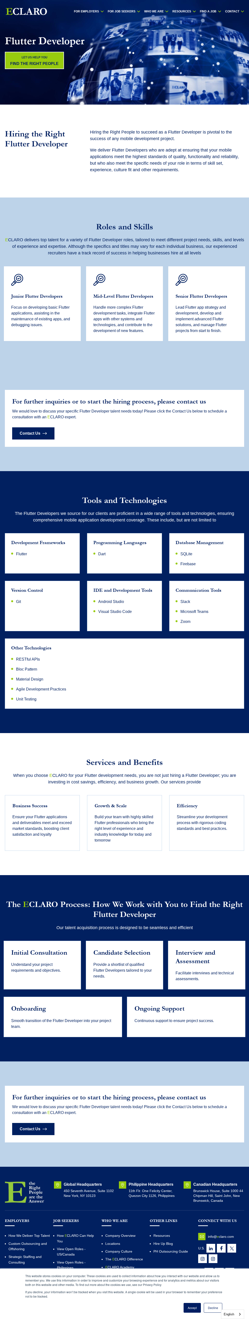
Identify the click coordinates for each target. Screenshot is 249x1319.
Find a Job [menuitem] (208, 11)
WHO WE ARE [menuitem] (154, 11)
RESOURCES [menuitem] (181, 11)
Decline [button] (213, 1308)
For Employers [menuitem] (86, 11)
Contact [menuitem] (232, 11)
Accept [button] (192, 1308)
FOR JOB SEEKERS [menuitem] (121, 11)
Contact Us (30, 433)
